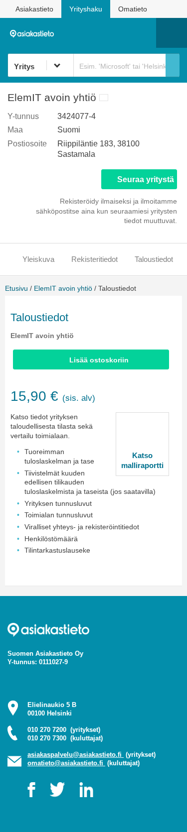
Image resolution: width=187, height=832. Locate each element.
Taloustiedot (154, 259)
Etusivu (16, 288)
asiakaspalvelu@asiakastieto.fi (75, 754)
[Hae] (173, 65)
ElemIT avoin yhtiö (63, 288)
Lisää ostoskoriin (99, 360)
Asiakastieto (34, 9)
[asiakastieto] (34, 32)
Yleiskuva (38, 259)
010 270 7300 (65, 738)
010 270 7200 (63, 729)
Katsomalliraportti (142, 460)
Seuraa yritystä (145, 179)
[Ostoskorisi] (97, 32)
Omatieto (132, 9)
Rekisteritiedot (94, 259)
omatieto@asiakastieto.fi (66, 763)
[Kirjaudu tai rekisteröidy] (143, 32)
